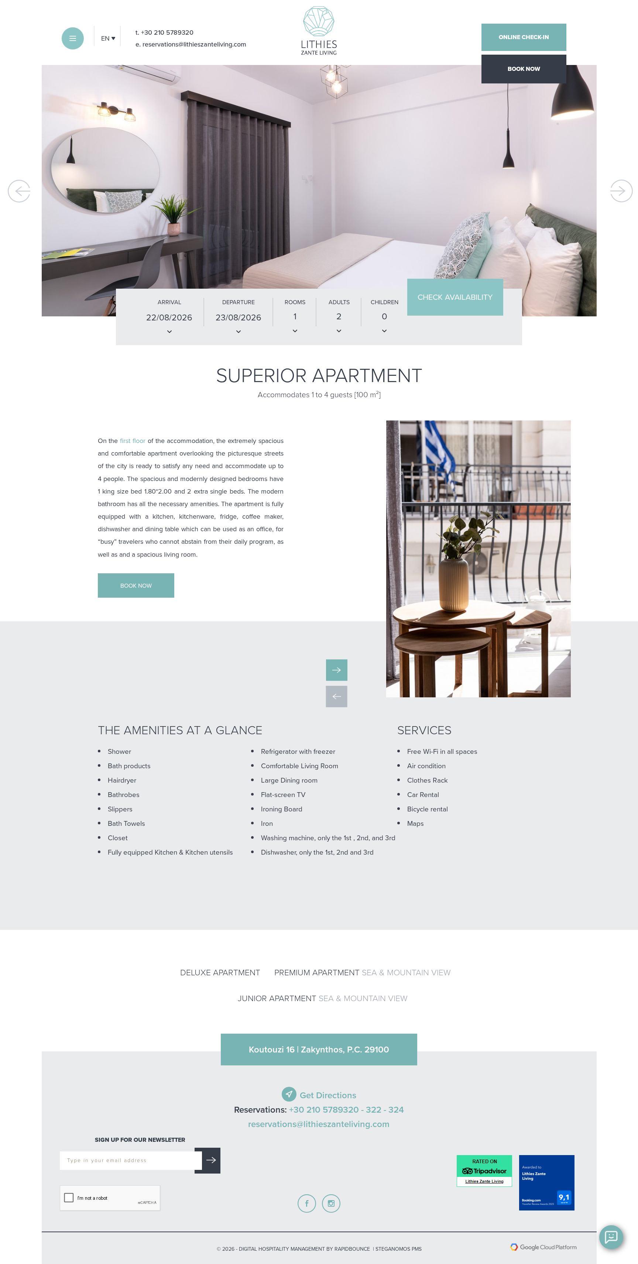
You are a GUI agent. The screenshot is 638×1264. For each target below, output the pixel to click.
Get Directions (328, 1095)
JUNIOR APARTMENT (323, 998)
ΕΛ (105, 55)
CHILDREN (384, 302)
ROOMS (295, 302)
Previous (19, 190)
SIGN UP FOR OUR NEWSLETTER (140, 1140)
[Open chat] (611, 1237)
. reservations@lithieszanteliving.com (191, 44)
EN (106, 38)
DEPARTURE (238, 302)
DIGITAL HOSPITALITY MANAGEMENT (282, 1249)
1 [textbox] (295, 316)
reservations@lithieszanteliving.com (319, 1124)
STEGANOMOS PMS (398, 1249)
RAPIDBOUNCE (352, 1249)
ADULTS (339, 302)
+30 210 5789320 (164, 32)
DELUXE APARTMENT (220, 972)
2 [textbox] (339, 316)
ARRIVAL (169, 302)
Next (621, 190)
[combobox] (295, 322)
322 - (376, 1109)
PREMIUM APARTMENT (362, 972)
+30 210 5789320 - (326, 1109)
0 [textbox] (384, 316)
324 (396, 1109)
